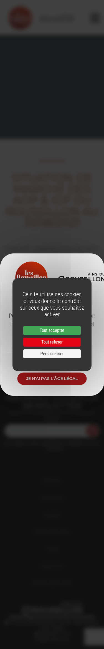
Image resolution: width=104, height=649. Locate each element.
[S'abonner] (92, 431)
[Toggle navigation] (95, 18)
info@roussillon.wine (52, 639)
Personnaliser (52, 353)
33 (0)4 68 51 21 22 (54, 633)
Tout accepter (52, 330)
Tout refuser (52, 342)
